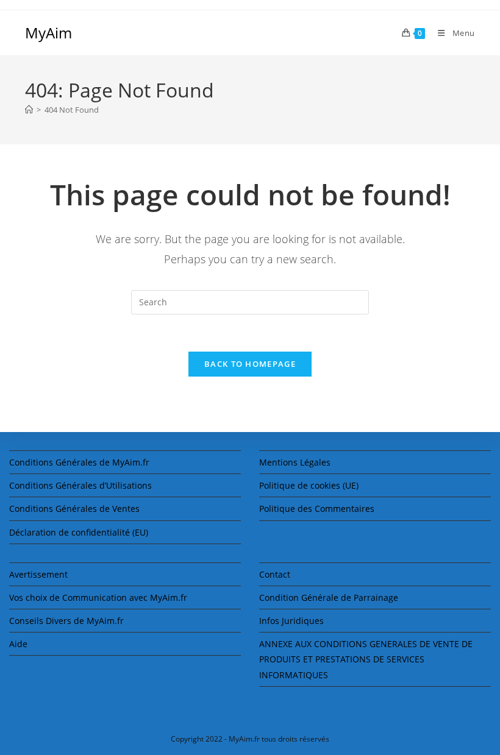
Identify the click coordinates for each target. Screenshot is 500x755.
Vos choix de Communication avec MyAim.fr (98, 597)
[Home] (29, 109)
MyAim (48, 33)
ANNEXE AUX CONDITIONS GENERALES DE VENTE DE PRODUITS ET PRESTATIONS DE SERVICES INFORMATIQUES (366, 659)
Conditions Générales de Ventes (74, 508)
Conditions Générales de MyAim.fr (79, 462)
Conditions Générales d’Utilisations (80, 485)
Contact (274, 574)
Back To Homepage (250, 363)
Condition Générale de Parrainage (328, 597)
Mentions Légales (294, 462)
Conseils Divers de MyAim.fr (66, 620)
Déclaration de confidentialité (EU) (78, 532)
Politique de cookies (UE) (309, 485)
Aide (18, 644)
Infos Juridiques (291, 620)
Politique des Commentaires (316, 508)
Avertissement (38, 574)
